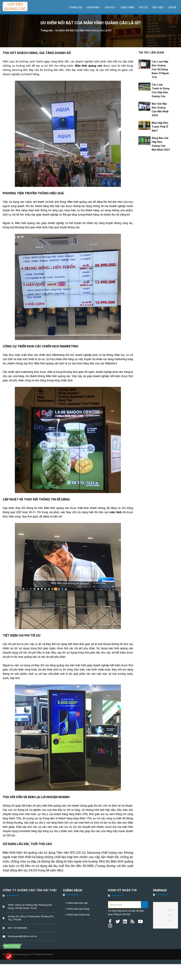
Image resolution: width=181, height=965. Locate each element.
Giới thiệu (158, 7)
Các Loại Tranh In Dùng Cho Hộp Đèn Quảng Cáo (160, 90)
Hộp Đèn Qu (170, 915)
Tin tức (143, 7)
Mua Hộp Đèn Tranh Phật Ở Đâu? (160, 126)
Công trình (127, 7)
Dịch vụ (109, 7)
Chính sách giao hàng (78, 908)
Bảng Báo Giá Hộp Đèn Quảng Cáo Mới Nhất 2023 (161, 143)
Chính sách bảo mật (77, 903)
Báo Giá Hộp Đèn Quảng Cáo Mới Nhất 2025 (160, 109)
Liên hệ (172, 7)
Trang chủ (75, 7)
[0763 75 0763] (8, 956)
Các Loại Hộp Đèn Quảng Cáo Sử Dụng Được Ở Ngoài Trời (160, 69)
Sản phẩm (93, 7)
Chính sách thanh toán (78, 914)
